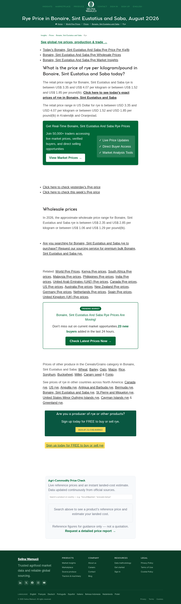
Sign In (114, 7)
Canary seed (92, 374)
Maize (112, 369)
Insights (47, 7)
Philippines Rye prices (98, 276)
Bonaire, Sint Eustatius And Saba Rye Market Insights (80, 60)
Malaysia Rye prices (67, 276)
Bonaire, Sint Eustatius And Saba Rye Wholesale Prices (82, 55)
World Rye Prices (73, 24)
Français (42, 594)
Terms (151, 599)
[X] (26, 582)
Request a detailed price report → (90, 531)
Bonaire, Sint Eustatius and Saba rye (68, 392)
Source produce (69, 572)
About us (92, 563)
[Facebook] (32, 582)
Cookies (159, 599)
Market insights (69, 563)
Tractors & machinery (71, 576)
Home (60, 24)
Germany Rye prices (57, 292)
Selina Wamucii (28, 559)
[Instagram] (38, 582)
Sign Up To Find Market (90, 430)
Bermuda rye (124, 387)
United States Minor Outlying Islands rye (71, 397)
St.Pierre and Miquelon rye (114, 392)
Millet (78, 374)
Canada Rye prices (123, 281)
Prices (86, 24)
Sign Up (125, 7)
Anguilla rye (68, 387)
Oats (103, 369)
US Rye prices (53, 286)
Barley (93, 369)
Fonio (109, 374)
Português (61, 594)
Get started (119, 567)
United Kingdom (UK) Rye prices (65, 297)
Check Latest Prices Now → (90, 341)
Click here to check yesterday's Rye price (71, 187)
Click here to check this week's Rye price (71, 192)
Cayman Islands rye (115, 397)
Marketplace (63, 7)
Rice (122, 369)
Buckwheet (65, 374)
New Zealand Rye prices (111, 286)
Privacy (143, 599)
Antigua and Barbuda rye (95, 387)
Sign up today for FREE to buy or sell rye (74, 445)
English (137, 7)
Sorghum (49, 374)
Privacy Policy (147, 563)
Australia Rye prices (79, 286)
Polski (117, 594)
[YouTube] (44, 582)
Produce (79, 7)
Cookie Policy (147, 572)
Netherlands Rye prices (89, 292)
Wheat (82, 369)
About (90, 7)
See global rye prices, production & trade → (74, 42)
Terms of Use (147, 567)
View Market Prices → (65, 157)
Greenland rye (53, 402)
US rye (54, 387)
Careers (91, 567)
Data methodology (122, 563)
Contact (102, 7)
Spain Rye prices (120, 292)
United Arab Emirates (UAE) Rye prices (80, 281)
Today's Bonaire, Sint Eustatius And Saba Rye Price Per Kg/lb (86, 50)
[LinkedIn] (20, 582)
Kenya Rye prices (94, 271)
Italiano (80, 594)
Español (71, 594)
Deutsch (51, 594)
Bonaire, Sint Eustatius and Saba (105, 24)
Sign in (117, 572)
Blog (90, 576)
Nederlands (108, 594)
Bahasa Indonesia (92, 594)
